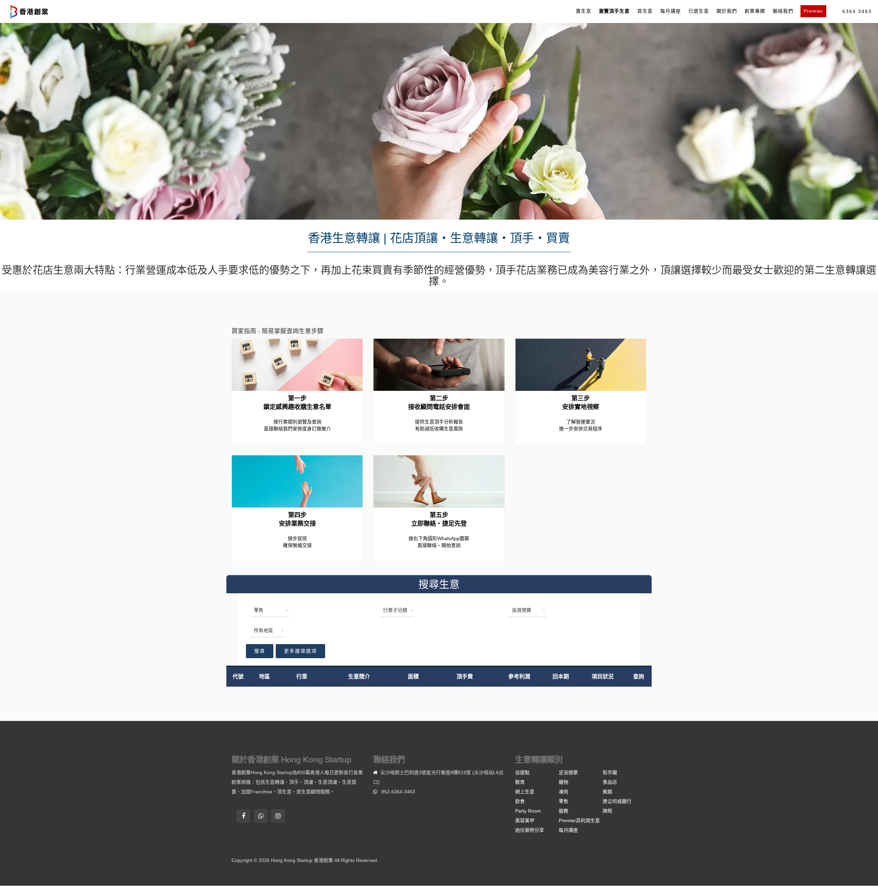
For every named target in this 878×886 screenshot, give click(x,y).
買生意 (645, 11)
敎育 (520, 782)
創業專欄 (755, 11)
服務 (563, 811)
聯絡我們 (783, 11)
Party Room (528, 811)
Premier (813, 11)
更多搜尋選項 (300, 651)
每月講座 (670, 11)
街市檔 (610, 772)
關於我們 (726, 11)
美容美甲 (524, 820)
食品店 (610, 782)
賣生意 (583, 11)
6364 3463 (857, 11)
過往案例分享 (529, 830)
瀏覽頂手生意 (614, 11)
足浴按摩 (568, 772)
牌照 (607, 811)
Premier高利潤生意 (579, 820)
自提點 (522, 772)
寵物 (563, 782)
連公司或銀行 (617, 801)
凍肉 (563, 791)
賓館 (607, 791)
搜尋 (259, 651)
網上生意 (524, 791)
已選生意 (698, 11)
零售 (563, 801)
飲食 (520, 801)
